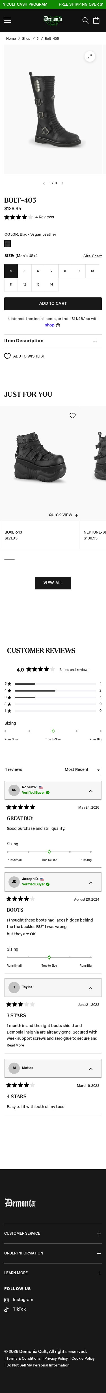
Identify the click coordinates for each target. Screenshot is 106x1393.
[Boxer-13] (39, 463)
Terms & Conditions (24, 1359)
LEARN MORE (16, 1273)
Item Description (24, 341)
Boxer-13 (13, 532)
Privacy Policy (56, 1359)
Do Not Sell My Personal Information (38, 1365)
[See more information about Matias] (91, 1069)
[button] (29, 217)
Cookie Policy (83, 1359)
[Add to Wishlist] (72, 415)
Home (11, 39)
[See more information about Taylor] (91, 988)
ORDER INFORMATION (23, 1253)
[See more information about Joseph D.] (91, 883)
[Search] (87, 20)
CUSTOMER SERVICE (22, 1234)
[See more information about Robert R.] (91, 791)
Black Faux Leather (7, 243)
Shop (26, 39)
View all (53, 583)
